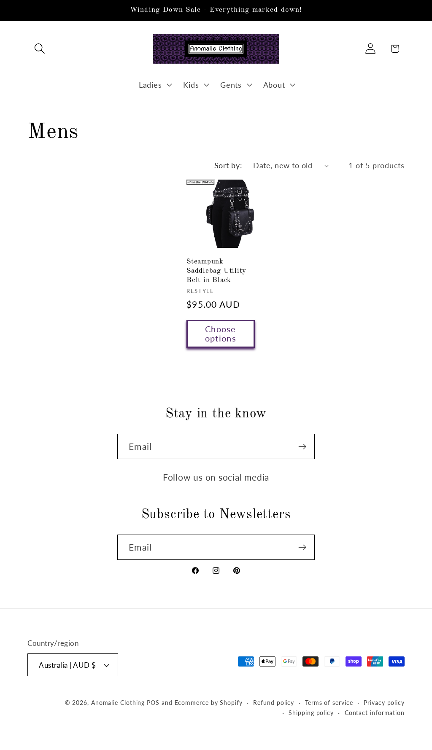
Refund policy (273, 702)
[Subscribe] (302, 447)
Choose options (220, 334)
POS (153, 702)
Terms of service (329, 702)
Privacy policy (384, 702)
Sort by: (228, 165)
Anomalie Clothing (118, 702)
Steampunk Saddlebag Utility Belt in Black (216, 271)
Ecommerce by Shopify (209, 702)
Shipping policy (311, 712)
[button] (39, 49)
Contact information (375, 712)
